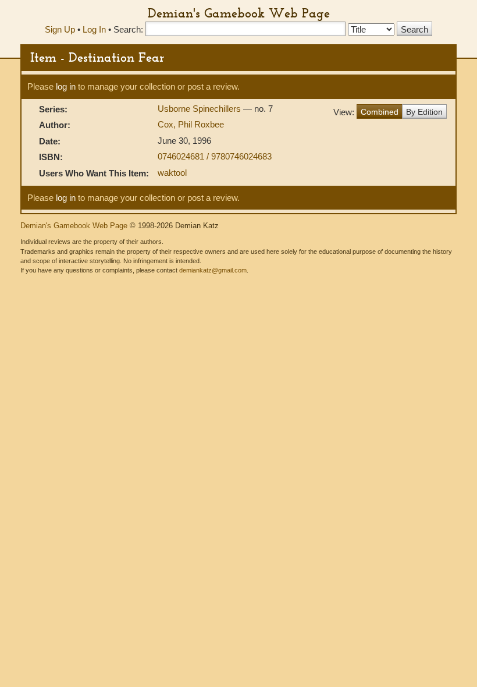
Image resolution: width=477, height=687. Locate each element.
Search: (128, 29)
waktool (172, 173)
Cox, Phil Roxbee (191, 124)
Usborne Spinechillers (200, 109)
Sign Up (60, 29)
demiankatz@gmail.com (213, 270)
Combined (379, 111)
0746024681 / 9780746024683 (215, 156)
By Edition (424, 111)
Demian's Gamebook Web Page (239, 13)
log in (66, 86)
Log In (94, 29)
